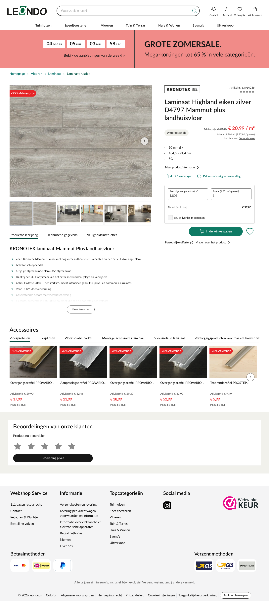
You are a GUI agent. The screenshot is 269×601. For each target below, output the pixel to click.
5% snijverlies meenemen (189, 217)
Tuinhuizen (43, 25)
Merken (65, 539)
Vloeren (107, 25)
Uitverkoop (225, 25)
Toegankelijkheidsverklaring (197, 595)
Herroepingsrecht (110, 595)
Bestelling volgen (22, 523)
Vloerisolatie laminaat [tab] (169, 338)
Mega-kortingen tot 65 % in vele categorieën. (199, 54)
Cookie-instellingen (161, 595)
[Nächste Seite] (145, 213)
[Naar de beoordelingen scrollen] (247, 91)
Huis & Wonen (169, 25)
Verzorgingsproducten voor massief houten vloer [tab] (229, 338)
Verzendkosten (247, 138)
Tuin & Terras (136, 25)
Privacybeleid (135, 595)
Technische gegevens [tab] (62, 235)
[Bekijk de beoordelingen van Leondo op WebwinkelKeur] (241, 503)
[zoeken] (194, 10)
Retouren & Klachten (24, 517)
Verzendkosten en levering (78, 504)
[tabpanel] (81, 278)
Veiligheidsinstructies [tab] (102, 235)
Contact (16, 511)
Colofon (51, 595)
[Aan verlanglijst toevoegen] (250, 231)
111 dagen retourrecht (26, 504)
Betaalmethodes (71, 533)
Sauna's (198, 25)
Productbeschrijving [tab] (24, 235)
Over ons (66, 546)
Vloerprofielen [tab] (20, 338)
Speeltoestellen (76, 25)
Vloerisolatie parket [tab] (79, 338)
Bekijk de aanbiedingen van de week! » (94, 55)
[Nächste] (254, 338)
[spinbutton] (188, 194)
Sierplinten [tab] (47, 338)
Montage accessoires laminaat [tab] (123, 338)
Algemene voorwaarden (77, 595)
